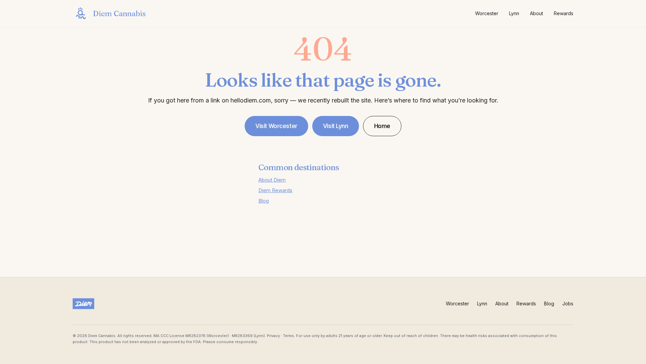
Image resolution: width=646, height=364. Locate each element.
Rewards (563, 13)
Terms (288, 335)
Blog (263, 201)
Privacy (273, 335)
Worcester (486, 13)
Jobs (567, 303)
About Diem (272, 180)
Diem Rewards (275, 190)
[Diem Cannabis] (83, 303)
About (536, 13)
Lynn (514, 13)
